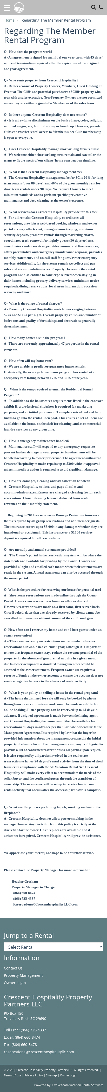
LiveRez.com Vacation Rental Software (77, 1085)
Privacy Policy (33, 1075)
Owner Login (15, 982)
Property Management (23, 975)
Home (9, 20)
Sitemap (51, 1075)
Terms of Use (12, 1075)
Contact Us (13, 968)
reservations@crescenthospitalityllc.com (39, 1051)
